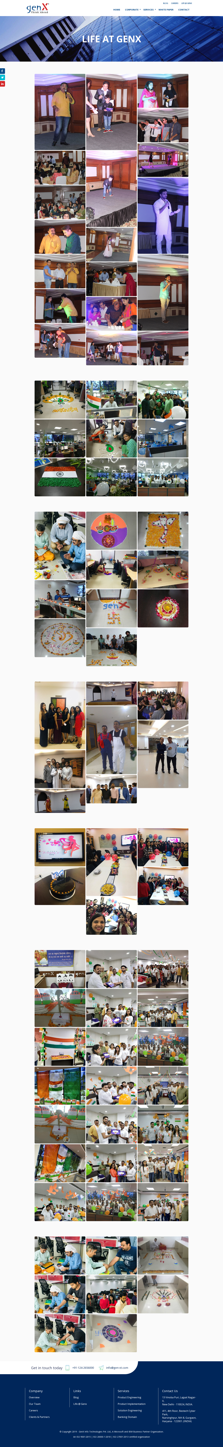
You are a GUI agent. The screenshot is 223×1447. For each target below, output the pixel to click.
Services (148, 9)
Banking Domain (127, 1417)
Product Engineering (129, 1397)
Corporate (132, 9)
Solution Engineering (130, 1410)
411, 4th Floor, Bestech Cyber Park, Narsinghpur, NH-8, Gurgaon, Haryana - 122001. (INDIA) (179, 1416)
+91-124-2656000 (83, 1367)
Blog (165, 3)
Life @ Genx (186, 3)
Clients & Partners (39, 1417)
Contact (183, 9)
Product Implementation (131, 1404)
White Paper (166, 9)
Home (116, 9)
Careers (174, 3)
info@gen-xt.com (117, 1367)
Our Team (35, 1404)
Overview (34, 1397)
